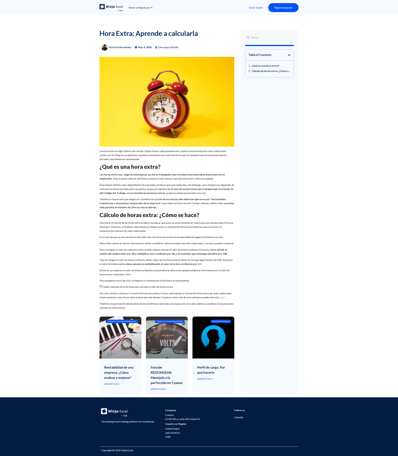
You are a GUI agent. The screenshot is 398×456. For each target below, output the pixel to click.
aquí (221, 297)
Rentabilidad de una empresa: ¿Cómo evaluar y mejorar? (118, 372)
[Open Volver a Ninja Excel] (151, 7)
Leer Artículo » (112, 384)
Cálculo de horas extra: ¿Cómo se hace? (271, 70)
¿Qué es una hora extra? (265, 65)
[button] (289, 55)
